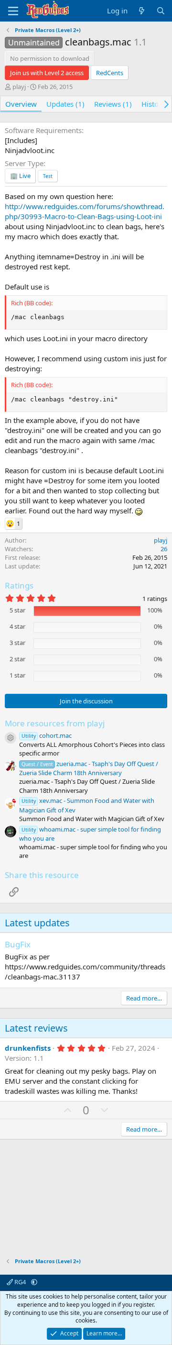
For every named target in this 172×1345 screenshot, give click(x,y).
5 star (17, 610)
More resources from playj (55, 723)
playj (19, 86)
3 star (17, 642)
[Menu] (13, 11)
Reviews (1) (113, 104)
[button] (34, 1282)
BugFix (18, 944)
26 (164, 549)
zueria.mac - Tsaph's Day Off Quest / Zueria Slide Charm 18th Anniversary (88, 768)
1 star (17, 675)
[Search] (160, 11)
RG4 (20, 1282)
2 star (17, 659)
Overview (21, 104)
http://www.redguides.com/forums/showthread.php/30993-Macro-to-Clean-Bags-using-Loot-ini (84, 211)
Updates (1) (65, 104)
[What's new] (141, 11)
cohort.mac (47, 735)
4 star (17, 626)
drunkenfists (28, 1048)
